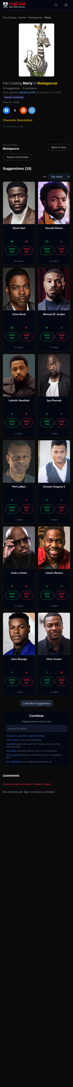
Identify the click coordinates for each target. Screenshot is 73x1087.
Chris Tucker (54, 659)
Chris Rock (19, 314)
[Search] (56, 5)
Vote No (26, 250)
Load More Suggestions (36, 703)
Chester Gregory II (54, 486)
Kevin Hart (19, 228)
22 (11, 327)
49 (11, 241)
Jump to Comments (18, 157)
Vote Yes (12, 250)
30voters (54, 261)
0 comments (29, 88)
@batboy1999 (28, 92)
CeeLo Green (19, 572)
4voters (19, 433)
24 (47, 241)
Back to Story (59, 147)
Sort (45, 176)
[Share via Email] (31, 110)
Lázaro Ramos (54, 572)
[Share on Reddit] (23, 110)
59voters (19, 261)
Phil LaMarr (19, 486)
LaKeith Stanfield (19, 400)
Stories (22, 17)
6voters (54, 606)
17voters (54, 692)
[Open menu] (66, 5)
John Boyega (19, 659)
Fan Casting (9, 17)
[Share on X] (14, 110)
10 (26, 241)
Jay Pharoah (54, 400)
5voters (19, 520)
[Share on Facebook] (6, 110)
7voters (54, 433)
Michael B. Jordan (54, 314)
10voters (54, 347)
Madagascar (36, 17)
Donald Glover (54, 228)
